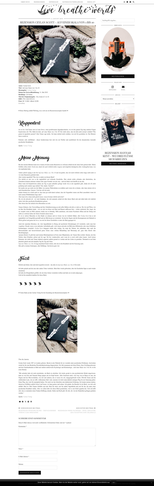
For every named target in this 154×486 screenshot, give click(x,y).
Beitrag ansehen (118, 163)
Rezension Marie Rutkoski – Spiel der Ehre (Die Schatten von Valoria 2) (77, 410)
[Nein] (151, 483)
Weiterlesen (118, 76)
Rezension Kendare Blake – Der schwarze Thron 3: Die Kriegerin (37, 410)
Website (21, 464)
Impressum (53, 2)
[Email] (130, 2)
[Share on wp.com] (31, 402)
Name (21, 449)
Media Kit (91, 2)
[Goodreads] (127, 2)
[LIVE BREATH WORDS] (77, 7)
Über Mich (25, 2)
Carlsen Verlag (31, 90)
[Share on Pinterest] (28, 402)
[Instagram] (124, 2)
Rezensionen (39, 2)
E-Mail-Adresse (24, 456)
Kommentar (23, 426)
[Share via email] (20, 402)
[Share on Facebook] (22, 402)
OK (114, 482)
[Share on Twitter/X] (25, 402)
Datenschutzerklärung (73, 2)
